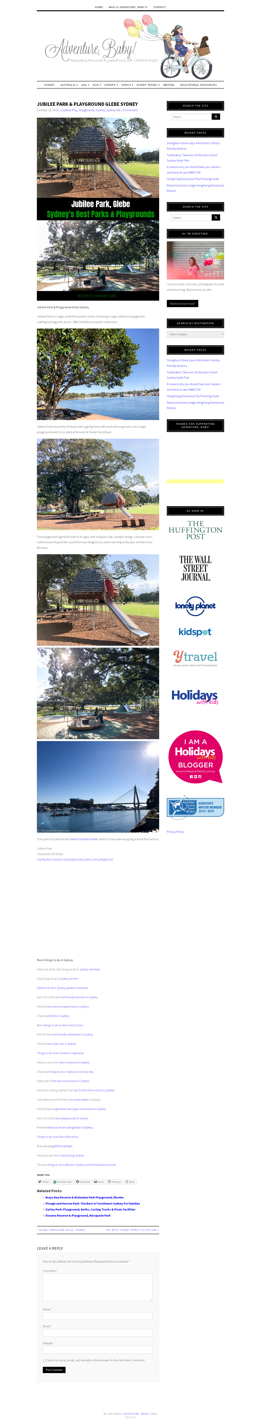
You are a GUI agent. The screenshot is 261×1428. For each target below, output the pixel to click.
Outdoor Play (69, 110)
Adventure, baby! (136, 1413)
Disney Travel (147, 85)
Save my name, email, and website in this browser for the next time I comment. (96, 1360)
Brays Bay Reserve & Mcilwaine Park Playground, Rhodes (84, 1197)
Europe (110, 85)
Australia (68, 85)
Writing (169, 85)
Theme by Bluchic (130, 1417)
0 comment (130, 110)
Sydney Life (113, 110)
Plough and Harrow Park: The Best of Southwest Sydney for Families (92, 1203)
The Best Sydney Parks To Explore (131, 1230)
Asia (96, 85)
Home (99, 7)
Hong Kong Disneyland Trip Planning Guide (193, 179)
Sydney (49, 85)
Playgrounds (86, 110)
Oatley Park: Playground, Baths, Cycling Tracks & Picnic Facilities (90, 1209)
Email (47, 1326)
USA (84, 85)
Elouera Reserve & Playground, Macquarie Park (78, 1215)
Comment (50, 1271)
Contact (159, 7)
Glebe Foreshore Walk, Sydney (62, 1230)
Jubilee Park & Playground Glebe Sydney (87, 104)
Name (47, 1309)
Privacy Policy (175, 832)
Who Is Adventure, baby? (127, 7)
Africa (126, 85)
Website (48, 1343)
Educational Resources (199, 85)
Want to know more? (182, 303)
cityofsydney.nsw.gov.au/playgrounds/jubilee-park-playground (75, 859)
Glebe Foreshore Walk (84, 839)
